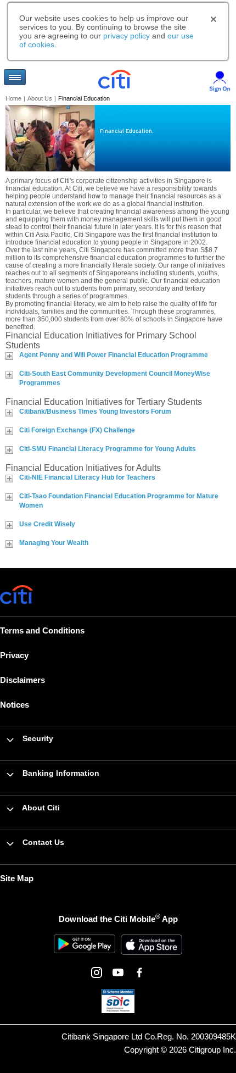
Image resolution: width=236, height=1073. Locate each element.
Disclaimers (22, 680)
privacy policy (126, 35)
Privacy (14, 655)
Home (13, 98)
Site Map (16, 878)
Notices (14, 704)
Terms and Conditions (42, 630)
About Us (39, 98)
